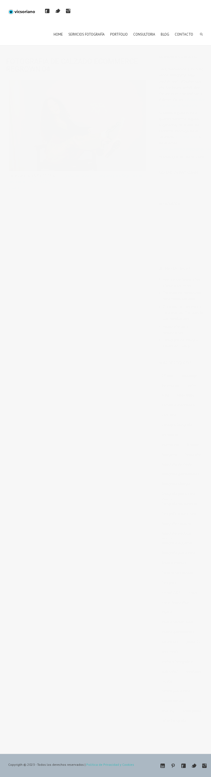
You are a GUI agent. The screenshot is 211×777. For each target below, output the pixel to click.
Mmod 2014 (171, 592)
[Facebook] (47, 11)
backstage (189, 375)
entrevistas (170, 434)
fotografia (193, 454)
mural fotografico (175, 602)
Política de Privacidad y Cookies (110, 764)
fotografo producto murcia (176, 534)
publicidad (170, 671)
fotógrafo (169, 582)
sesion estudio (173, 701)
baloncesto (170, 385)
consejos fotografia (177, 424)
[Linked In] (162, 766)
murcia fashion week (178, 622)
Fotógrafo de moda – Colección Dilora (180, 343)
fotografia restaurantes (179, 503)
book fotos (185, 395)
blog (165, 395)
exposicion (170, 444)
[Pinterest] (173, 766)
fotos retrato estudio (178, 572)
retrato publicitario (176, 691)
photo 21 (193, 641)
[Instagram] (68, 11)
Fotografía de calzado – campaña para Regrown (96, 175)
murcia (167, 612)
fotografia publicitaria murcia (178, 495)
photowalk (170, 651)
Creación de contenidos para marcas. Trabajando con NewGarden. (183, 312)
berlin (191, 385)
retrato (167, 681)
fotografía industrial (177, 543)
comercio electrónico (178, 405)
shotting (168, 711)
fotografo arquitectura (179, 513)
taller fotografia (174, 720)
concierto (169, 415)
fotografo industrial (177, 523)
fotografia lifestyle (176, 484)
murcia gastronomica (178, 632)
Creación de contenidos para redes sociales (182, 295)
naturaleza (170, 641)
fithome (193, 444)
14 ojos (167, 375)
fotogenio (169, 454)
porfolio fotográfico (177, 661)
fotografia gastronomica (180, 474)
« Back (14, 187)
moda (193, 592)
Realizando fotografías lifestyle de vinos (181, 282)
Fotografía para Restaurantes (175, 329)
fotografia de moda (177, 464)
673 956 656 (187, 137)
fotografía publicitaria (178, 553)
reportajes (193, 671)
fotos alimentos (174, 563)
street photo (191, 711)
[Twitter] (57, 11)
